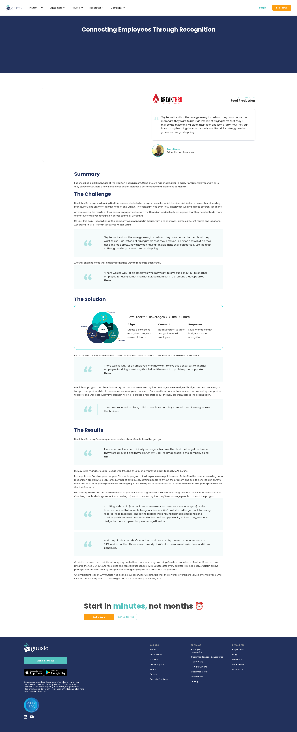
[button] (36, 7)
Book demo (281, 7)
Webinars (237, 659)
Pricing (194, 681)
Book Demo (238, 664)
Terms (153, 669)
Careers (154, 659)
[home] (14, 8)
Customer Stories (200, 672)
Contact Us (237, 669)
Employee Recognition (197, 650)
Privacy (153, 674)
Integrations (197, 677)
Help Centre (238, 649)
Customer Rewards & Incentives (207, 657)
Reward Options (199, 667)
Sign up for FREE (126, 616)
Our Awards (156, 654)
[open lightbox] (93, 125)
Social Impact (157, 664)
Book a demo (99, 617)
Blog (234, 654)
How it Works (197, 662)
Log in (263, 7)
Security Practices (159, 679)
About (153, 649)
